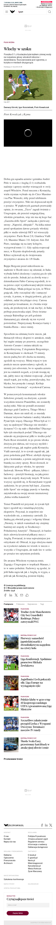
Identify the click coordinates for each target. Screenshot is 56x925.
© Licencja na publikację (15, 585)
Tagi (42, 604)
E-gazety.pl (33, 858)
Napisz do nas (10, 842)
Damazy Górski (11, 107)
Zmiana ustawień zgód (38, 839)
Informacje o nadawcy (37, 844)
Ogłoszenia (9, 858)
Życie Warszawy (35, 871)
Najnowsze (32, 604)
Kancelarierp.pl (34, 866)
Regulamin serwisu (36, 842)
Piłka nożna (9, 42)
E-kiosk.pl (32, 855)
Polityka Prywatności (37, 836)
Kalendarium (33, 884)
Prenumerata (9, 860)
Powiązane (8, 604)
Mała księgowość (35, 863)
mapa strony (9, 884)
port (20, 11)
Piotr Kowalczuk (41, 107)
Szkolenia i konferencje (14, 879)
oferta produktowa (12, 888)
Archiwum (8, 863)
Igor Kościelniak (26, 107)
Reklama (7, 855)
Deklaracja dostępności (38, 847)
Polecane (20, 604)
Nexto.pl (31, 860)
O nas (6, 836)
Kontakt (7, 839)
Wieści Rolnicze (34, 869)
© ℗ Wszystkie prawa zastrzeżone (19, 588)
